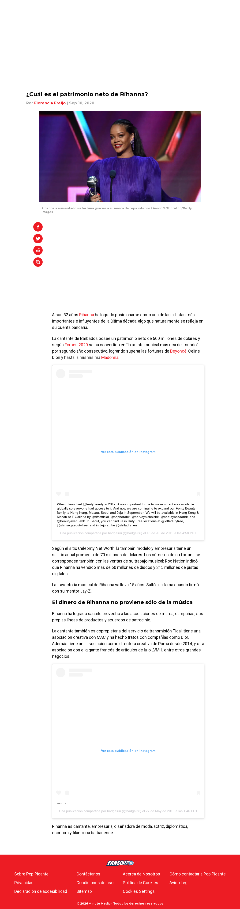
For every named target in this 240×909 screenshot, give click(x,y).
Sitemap (84, 891)
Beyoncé (178, 351)
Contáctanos (88, 873)
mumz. (62, 803)
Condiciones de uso (94, 882)
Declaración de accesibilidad (40, 891)
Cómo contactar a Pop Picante (197, 873)
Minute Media (100, 903)
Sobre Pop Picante (31, 873)
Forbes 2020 (76, 344)
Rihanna (86, 314)
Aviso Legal (180, 882)
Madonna (109, 357)
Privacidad (24, 882)
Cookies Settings (139, 891)
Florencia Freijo (50, 103)
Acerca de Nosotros (141, 873)
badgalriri (115, 533)
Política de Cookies (140, 882)
